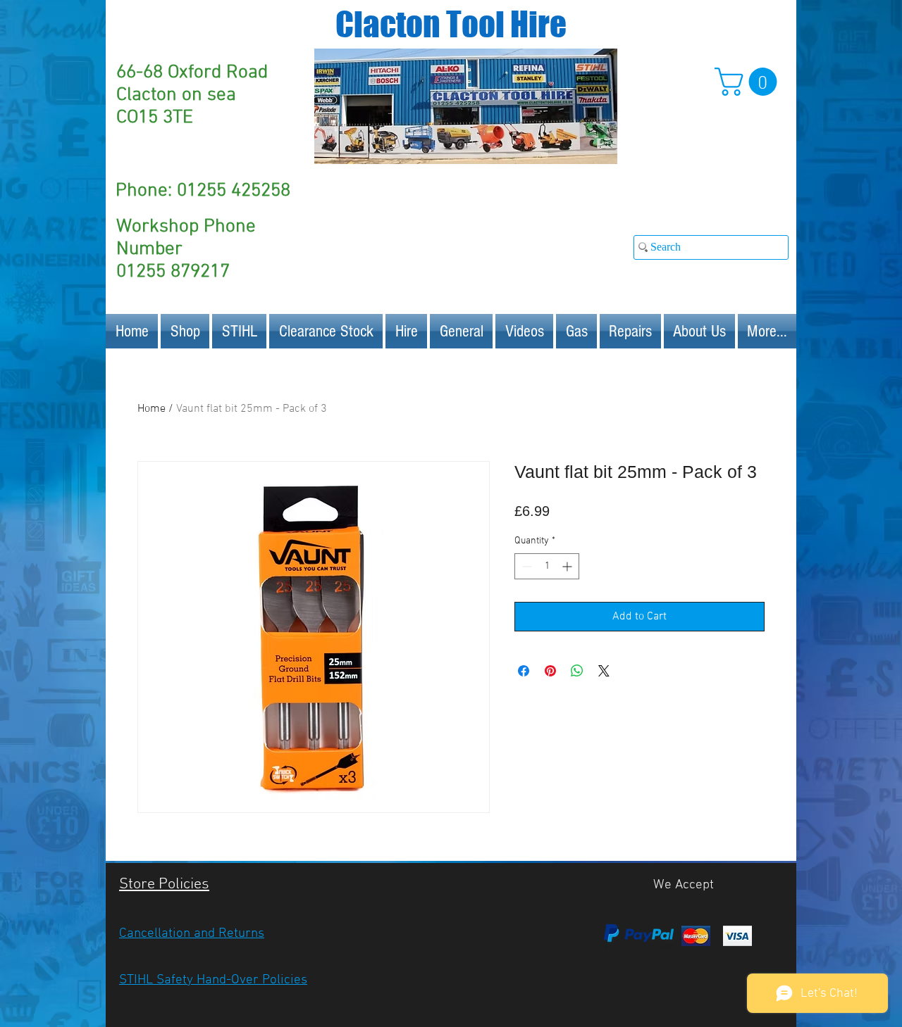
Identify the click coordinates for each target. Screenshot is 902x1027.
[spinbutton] (547, 566)
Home (151, 409)
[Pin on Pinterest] (550, 670)
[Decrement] (525, 566)
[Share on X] (603, 670)
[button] (749, 82)
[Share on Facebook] (523, 670)
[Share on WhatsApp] (577, 670)
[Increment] (568, 566)
